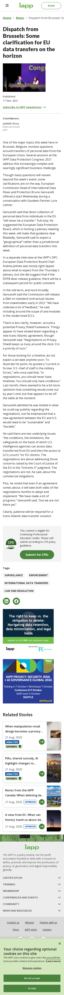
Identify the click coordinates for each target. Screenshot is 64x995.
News (20, 18)
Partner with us (48, 922)
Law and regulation (19, 590)
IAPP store (31, 929)
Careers (47, 929)
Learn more (53, 961)
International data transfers (26, 583)
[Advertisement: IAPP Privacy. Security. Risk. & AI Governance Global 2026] (32, 681)
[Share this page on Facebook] (16, 601)
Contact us (13, 922)
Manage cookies (32, 968)
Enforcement (38, 575)
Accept (32, 988)
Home (7, 18)
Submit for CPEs (37, 555)
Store (51, 5)
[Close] (60, 943)
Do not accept (32, 978)
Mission (29, 922)
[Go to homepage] (26, 6)
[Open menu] (7, 5)
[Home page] (32, 847)
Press (16, 929)
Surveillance (14, 575)
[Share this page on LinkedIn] (6, 601)
